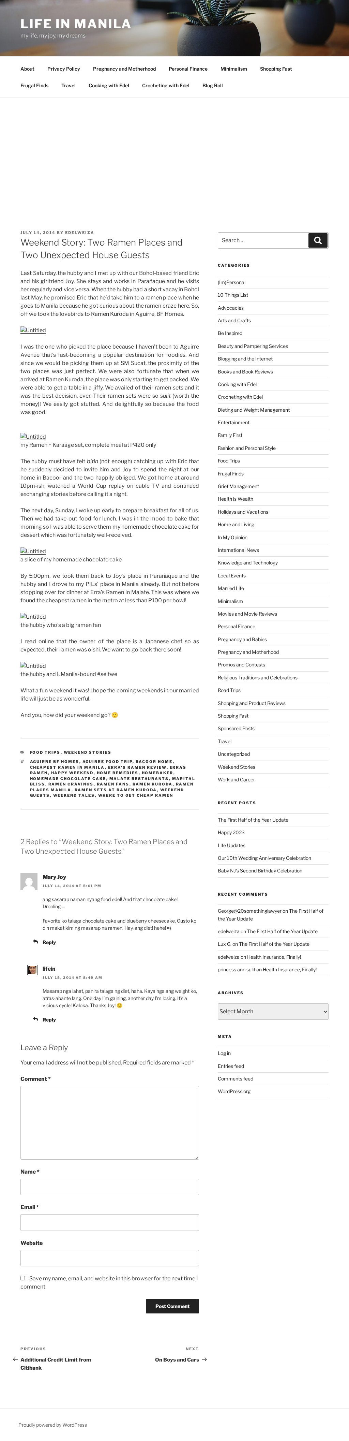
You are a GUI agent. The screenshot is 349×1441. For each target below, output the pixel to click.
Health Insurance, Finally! (274, 957)
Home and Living (236, 524)
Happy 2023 (231, 832)
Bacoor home (154, 761)
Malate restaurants (139, 778)
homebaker (157, 772)
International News (238, 550)
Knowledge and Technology (248, 562)
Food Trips (45, 752)
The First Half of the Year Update (253, 820)
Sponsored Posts (236, 728)
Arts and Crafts (234, 320)
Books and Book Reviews (245, 371)
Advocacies (231, 308)
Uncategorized (234, 754)
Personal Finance (188, 69)
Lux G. (224, 944)
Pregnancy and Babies (242, 639)
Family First (230, 435)
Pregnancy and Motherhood (124, 69)
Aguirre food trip (107, 761)
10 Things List (233, 295)
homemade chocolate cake (68, 778)
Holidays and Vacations (243, 512)
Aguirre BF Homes (54, 761)
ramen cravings (71, 784)
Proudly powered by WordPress (52, 1425)
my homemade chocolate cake (151, 527)
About (27, 69)
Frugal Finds (34, 85)
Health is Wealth (235, 499)
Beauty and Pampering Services (253, 346)
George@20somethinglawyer (250, 911)
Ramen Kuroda (110, 314)
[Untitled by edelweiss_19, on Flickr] (33, 330)
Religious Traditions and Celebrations (258, 677)
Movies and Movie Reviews (247, 614)
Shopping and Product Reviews (252, 703)
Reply (49, 942)
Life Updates (231, 845)
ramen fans (113, 784)
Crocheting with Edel (165, 85)
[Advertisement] (174, 148)
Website (31, 1243)
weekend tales (74, 795)
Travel (68, 85)
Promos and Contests (241, 664)
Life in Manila (76, 23)
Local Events (232, 575)
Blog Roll (212, 85)
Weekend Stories (88, 752)
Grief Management (238, 486)
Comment (35, 1079)
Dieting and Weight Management (254, 410)
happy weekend (72, 772)
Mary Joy (54, 877)
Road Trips (229, 690)
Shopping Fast (276, 69)
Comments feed (235, 1079)
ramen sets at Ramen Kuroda (116, 790)
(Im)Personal (231, 282)
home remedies (118, 772)
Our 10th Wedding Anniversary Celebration (264, 858)
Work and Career (236, 779)
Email (29, 1207)
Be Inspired (230, 333)
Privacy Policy (63, 69)
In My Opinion (232, 537)
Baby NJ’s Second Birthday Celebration (260, 870)
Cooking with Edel (109, 85)
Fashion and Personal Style (247, 448)
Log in (224, 1053)
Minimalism (234, 69)
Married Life (231, 588)
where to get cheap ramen (135, 795)
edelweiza (79, 232)
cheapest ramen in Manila (67, 767)
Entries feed (231, 1066)
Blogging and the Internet (245, 359)
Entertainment (233, 422)
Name (30, 1171)
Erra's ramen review (137, 767)
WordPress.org (234, 1091)
